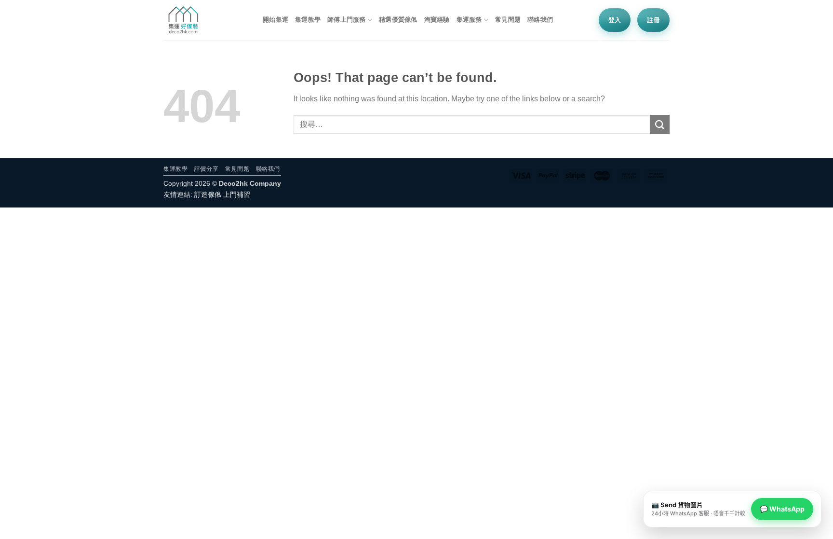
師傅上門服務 (346, 19)
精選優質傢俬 (398, 19)
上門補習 (236, 194)
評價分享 (206, 169)
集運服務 (469, 19)
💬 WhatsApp (782, 509)
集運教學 (308, 19)
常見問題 (508, 19)
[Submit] (660, 124)
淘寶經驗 (437, 19)
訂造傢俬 (207, 194)
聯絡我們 (540, 19)
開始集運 (275, 19)
